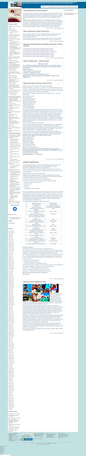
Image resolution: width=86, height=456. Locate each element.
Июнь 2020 (11, 290)
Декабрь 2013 (11, 385)
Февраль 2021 (11, 278)
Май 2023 (10, 238)
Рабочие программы (13, 37)
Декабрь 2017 (11, 332)
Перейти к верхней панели (4, 446)
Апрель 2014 (11, 380)
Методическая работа (13, 77)
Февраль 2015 (11, 368)
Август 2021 (11, 269)
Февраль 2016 (11, 355)
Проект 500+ (11, 124)
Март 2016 (11, 353)
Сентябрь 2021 (11, 268)
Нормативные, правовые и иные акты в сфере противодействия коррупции (15, 173)
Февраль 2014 (11, 383)
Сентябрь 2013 (11, 389)
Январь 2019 (11, 316)
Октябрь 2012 (11, 404)
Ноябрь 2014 (11, 373)
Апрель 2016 (11, 352)
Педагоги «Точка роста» (15, 144)
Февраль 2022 (11, 260)
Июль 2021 (11, 271)
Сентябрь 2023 (11, 232)
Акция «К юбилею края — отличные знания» (36, 61)
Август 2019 (11, 305)
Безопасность (11, 163)
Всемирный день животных (14, 415)
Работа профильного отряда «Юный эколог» (36, 31)
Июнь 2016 (11, 349)
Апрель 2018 (11, 326)
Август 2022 (11, 251)
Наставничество (12, 126)
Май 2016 (10, 350)
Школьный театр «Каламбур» (14, 202)
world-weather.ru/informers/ (15, 218)
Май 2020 (10, 292)
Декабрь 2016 (11, 344)
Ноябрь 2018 (11, 319)
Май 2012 (10, 409)
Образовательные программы (14, 38)
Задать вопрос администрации (14, 90)
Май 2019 (10, 310)
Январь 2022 (11, 262)
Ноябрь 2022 (11, 247)
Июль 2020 (11, 289)
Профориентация (12, 83)
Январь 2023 (11, 244)
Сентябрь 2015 (11, 362)
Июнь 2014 (11, 377)
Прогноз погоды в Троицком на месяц (15, 217)
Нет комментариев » (60, 278)
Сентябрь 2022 (11, 250)
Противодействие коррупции (14, 170)
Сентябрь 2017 (11, 335)
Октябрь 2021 (11, 266)
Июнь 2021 (11, 272)
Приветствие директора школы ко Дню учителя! (37, 83)
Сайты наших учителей (13, 91)
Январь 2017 (11, 343)
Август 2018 (11, 323)
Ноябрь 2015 (11, 359)
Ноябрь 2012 (11, 403)
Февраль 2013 (11, 398)
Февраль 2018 (11, 329)
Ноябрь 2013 (11, 386)
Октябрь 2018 (11, 320)
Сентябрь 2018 (11, 322)
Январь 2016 (11, 356)
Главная (44, 6)
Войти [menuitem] (1, 453)
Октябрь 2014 (11, 374)
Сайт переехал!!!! (12, 413)
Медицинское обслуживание (14, 162)
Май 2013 (10, 394)
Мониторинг (11, 40)
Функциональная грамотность (14, 201)
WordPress (50, 443)
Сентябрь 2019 (11, 304)
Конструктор (54, 443)
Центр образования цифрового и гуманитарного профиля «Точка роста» (15, 136)
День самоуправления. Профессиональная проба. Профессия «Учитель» (14, 420)
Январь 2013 (11, 400)
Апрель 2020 (11, 293)
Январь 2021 (11, 280)
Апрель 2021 (11, 275)
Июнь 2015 (11, 364)
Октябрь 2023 (11, 230)
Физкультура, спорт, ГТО (13, 93)
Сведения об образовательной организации (55, 6)
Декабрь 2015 (11, 358)
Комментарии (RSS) (45, 444)
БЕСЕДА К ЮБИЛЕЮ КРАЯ (31, 162)
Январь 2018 (11, 331)
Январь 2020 (11, 298)
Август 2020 (11, 287)
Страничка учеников (12, 70)
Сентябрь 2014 (11, 376)
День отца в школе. (12, 417)
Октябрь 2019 (11, 302)
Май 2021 (10, 274)
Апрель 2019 (11, 311)
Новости (56, 278)
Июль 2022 (11, 253)
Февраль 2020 (11, 296)
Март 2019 (11, 313)
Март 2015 (11, 367)
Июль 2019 (11, 307)
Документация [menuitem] (2, 449)
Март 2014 (11, 382)
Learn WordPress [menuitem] (2, 450)
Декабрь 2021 (11, 263)
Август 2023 (11, 233)
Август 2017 (11, 337)
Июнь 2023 (11, 236)
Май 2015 (10, 365)
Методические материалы (14, 169)
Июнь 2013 (11, 392)
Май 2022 (10, 256)
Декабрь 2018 (11, 317)
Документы (11, 110)
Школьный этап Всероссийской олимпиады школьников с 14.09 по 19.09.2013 (42, 45)
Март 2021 (11, 277)
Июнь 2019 (11, 308)
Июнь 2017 (11, 338)
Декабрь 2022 (11, 245)
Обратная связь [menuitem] (2, 452)
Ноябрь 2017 (11, 334)
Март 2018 (11, 328)
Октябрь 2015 (11, 361)
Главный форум (12, 223)
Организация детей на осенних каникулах (35, 10)
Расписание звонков (12, 30)
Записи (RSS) (39, 444)
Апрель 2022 (11, 257)
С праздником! (11, 428)
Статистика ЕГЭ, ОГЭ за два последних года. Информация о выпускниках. (15, 42)
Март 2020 (11, 295)
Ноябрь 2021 (11, 265)
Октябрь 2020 (11, 284)
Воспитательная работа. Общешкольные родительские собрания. (14, 118)
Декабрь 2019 (11, 299)
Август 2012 (11, 407)
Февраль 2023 (11, 242)
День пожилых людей (13, 429)
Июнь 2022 (11, 254)
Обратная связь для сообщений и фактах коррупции (13, 197)
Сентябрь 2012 (11, 406)
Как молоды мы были (13, 75)
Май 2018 (10, 325)
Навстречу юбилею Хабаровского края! (34, 281)
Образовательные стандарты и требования (71, 6)
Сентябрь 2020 (11, 286)
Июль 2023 (11, 235)
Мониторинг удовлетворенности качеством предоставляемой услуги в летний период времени (15, 52)
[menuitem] (43, 455)
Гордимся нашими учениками (14, 424)
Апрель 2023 (11, 239)
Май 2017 (10, 340)
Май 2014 (10, 379)
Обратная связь (12, 199)
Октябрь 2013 (11, 388)
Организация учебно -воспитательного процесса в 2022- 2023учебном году (14, 122)
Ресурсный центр (12, 103)
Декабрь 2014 (11, 371)
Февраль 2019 (11, 314)
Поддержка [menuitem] (1, 451)
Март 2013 (11, 397)
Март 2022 (11, 259)
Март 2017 (11, 341)
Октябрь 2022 (11, 248)
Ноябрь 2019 (11, 301)
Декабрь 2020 (11, 281)
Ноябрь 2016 (11, 346)
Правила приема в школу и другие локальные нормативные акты (15, 73)
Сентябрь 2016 (11, 347)
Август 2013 (11, 391)
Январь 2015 (11, 370)
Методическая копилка (13, 60)
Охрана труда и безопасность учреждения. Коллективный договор (14, 58)
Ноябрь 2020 (11, 283)
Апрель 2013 (11, 395)
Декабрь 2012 (11, 401)
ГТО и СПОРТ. (13, 94)
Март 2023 (11, 241)
